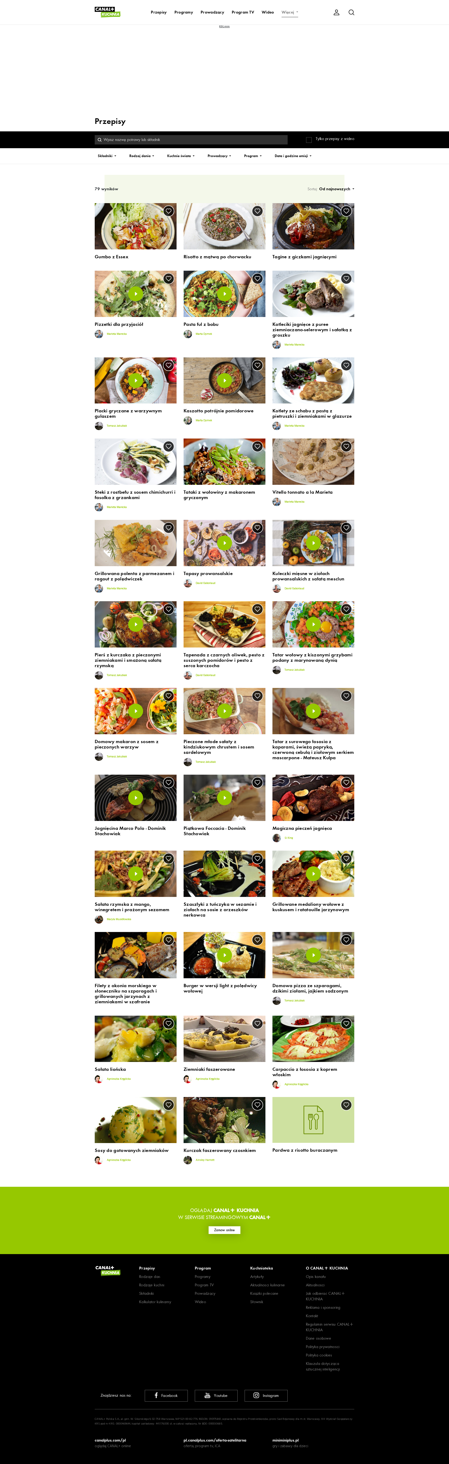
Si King (288, 838)
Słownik (256, 1301)
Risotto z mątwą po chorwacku (217, 256)
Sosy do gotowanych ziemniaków (132, 1150)
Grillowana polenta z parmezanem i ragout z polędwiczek (134, 576)
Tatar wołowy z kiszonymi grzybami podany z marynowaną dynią (312, 657)
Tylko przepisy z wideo (335, 138)
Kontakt (312, 1315)
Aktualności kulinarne (267, 1285)
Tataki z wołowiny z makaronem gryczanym (219, 494)
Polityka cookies (319, 1355)
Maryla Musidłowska (118, 919)
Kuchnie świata (179, 156)
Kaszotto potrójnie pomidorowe (219, 411)
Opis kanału (316, 1276)
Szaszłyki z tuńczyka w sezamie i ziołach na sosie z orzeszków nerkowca (220, 910)
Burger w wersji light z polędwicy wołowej (220, 988)
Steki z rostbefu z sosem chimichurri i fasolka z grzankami (135, 494)
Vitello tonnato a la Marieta (302, 492)
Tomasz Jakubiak (116, 426)
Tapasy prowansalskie (208, 573)
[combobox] (191, 139)
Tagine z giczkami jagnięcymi (304, 256)
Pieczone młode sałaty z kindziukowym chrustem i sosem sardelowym (219, 747)
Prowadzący (212, 12)
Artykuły (257, 1276)
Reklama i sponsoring (323, 1307)
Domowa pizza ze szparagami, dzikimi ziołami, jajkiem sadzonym (310, 988)
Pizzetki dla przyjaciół (119, 324)
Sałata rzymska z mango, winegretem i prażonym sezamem (132, 907)
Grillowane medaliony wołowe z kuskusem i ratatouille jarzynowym (310, 907)
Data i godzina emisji (292, 156)
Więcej (288, 12)
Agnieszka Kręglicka (118, 1079)
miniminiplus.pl (285, 1440)
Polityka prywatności (323, 1346)
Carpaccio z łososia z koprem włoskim (304, 1072)
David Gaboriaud (205, 583)
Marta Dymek (203, 334)
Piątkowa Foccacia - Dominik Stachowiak (215, 831)
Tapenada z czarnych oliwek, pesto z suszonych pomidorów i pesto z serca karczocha (224, 660)
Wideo (268, 12)
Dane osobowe (318, 1338)
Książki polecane (264, 1293)
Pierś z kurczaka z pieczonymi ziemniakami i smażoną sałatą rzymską (128, 660)
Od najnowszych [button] (335, 189)
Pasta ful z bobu (201, 324)
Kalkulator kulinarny (155, 1301)
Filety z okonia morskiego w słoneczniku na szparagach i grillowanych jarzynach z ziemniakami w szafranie (126, 993)
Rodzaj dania (140, 156)
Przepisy (159, 12)
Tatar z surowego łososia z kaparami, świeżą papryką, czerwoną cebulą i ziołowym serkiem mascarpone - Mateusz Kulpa (313, 749)
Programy (183, 12)
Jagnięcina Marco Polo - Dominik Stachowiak (130, 831)
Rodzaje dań (149, 1276)
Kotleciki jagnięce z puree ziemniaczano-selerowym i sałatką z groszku (312, 330)
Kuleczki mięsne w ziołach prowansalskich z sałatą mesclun (308, 576)
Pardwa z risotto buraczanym (304, 1150)
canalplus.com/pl (110, 1440)
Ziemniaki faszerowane (209, 1069)
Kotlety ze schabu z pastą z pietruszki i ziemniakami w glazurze (312, 413)
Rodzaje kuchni (151, 1285)
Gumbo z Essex (111, 256)
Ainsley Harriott (204, 1160)
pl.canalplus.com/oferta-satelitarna (215, 1440)
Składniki (105, 156)
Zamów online (224, 1230)
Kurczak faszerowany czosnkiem (220, 1150)
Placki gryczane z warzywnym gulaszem (128, 413)
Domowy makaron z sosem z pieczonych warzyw (127, 744)
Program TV (243, 12)
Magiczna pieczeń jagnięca (302, 828)
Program (251, 156)
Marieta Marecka (116, 334)
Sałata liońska (110, 1069)
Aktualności (315, 1285)
